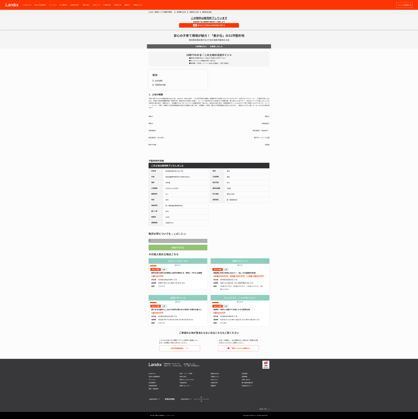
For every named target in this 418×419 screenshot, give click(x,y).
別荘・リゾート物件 (186, 373)
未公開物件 (63, 5)
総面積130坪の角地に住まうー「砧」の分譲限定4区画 (234, 272)
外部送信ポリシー (247, 386)
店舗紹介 (127, 5)
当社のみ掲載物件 (40, 5)
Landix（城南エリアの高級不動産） (161, 12)
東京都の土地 (181, 12)
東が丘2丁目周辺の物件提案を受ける (209, 25)
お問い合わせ (246, 380)
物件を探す (86, 5)
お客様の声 (117, 5)
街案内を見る (178, 247)
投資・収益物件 (153, 389)
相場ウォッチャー (185, 386)
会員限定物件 (74, 5)
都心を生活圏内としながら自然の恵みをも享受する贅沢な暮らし (176, 309)
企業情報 (244, 376)
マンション (53, 5)
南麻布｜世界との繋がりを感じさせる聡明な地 (231, 309)
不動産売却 (107, 5)
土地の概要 (158, 80)
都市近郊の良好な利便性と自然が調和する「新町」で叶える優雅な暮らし (180, 272)
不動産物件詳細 (160, 85)
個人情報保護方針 (247, 383)
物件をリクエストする (187, 380)
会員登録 (244, 373)
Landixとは (27, 5)
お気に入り (96, 5)
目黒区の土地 (194, 12)
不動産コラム (137, 5)
